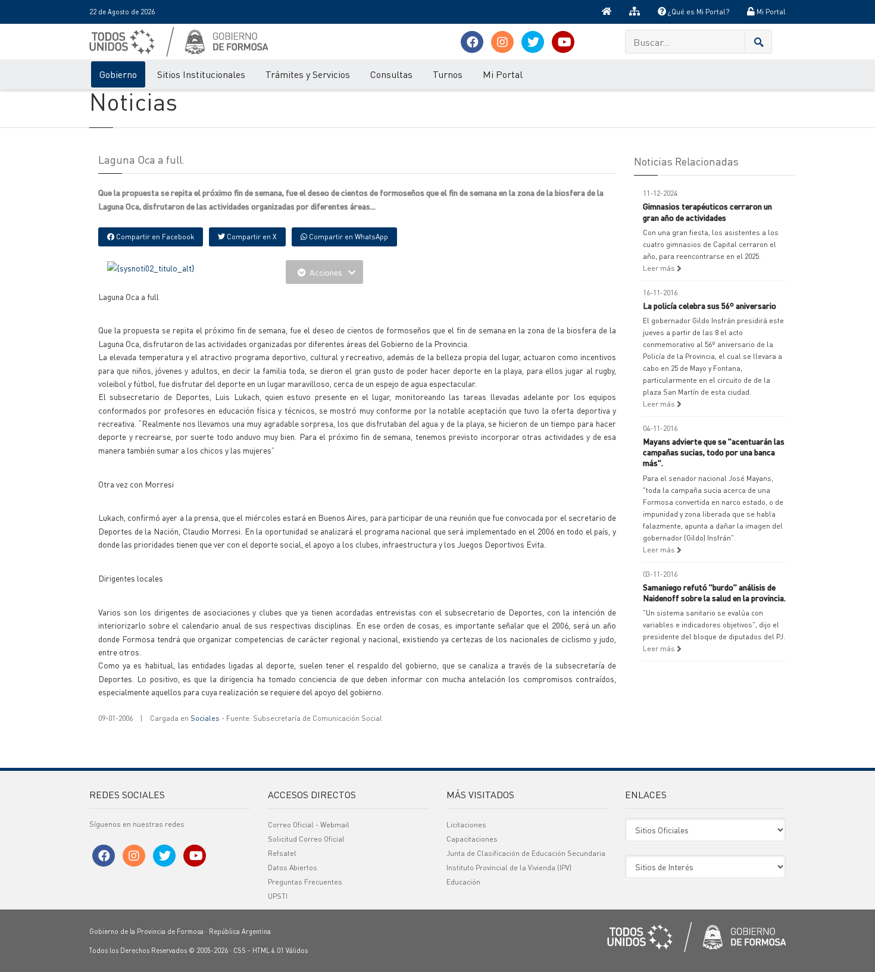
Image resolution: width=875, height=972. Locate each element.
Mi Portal (770, 11)
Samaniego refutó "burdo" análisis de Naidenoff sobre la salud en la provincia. (714, 592)
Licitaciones (466, 824)
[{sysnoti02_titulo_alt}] (151, 266)
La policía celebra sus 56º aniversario (709, 305)
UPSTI (278, 896)
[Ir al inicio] (606, 12)
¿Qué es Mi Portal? (697, 11)
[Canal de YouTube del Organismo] (563, 42)
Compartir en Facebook (154, 236)
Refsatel (282, 853)
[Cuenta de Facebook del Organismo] (472, 42)
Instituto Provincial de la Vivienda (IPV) (508, 867)
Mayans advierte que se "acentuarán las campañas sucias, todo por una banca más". (714, 452)
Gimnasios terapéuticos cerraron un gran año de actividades (707, 211)
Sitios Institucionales (201, 74)
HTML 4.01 (268, 950)
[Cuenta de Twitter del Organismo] (532, 42)
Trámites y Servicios (307, 74)
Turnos (447, 74)
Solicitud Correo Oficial (306, 839)
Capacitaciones (472, 839)
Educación (463, 881)
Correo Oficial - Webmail (308, 824)
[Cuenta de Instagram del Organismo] (502, 42)
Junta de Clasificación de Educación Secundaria (525, 853)
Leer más (660, 268)
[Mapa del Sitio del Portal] (634, 12)
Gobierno (118, 74)
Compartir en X (251, 236)
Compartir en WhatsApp (347, 236)
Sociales (205, 718)
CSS (239, 950)
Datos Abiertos (292, 867)
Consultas (391, 74)
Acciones (326, 272)
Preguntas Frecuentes (305, 881)
